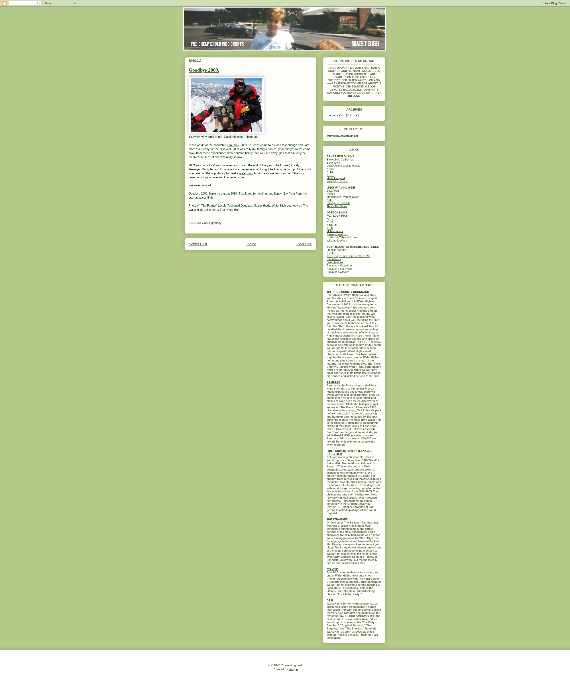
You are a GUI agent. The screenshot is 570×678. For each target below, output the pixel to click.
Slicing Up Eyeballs (338, 203)
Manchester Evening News (343, 197)
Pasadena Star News (339, 268)
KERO (330, 172)
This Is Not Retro (337, 206)
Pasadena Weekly (338, 271)
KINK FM (332, 225)
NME (330, 200)
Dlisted (331, 193)
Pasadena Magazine (339, 265)
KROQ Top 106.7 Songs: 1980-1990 (348, 256)
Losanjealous (335, 262)
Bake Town (333, 162)
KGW (330, 221)
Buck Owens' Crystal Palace (343, 165)
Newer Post (198, 244)
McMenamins (335, 231)
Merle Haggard (336, 178)
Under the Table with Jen (342, 237)
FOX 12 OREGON (337, 215)
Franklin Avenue (336, 250)
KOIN (330, 228)
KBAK (330, 169)
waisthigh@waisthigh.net (342, 136)
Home (251, 244)
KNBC (330, 253)
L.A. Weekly (334, 259)
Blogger (293, 669)
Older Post (304, 244)
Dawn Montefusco (337, 234)
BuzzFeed (333, 190)
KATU (330, 218)
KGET (330, 175)
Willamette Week (337, 240)
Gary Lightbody (212, 223)
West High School (337, 181)
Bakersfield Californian (340, 159)
